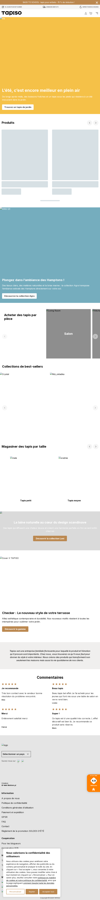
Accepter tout (48, 891)
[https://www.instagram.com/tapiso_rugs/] (23, 761)
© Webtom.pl (9, 785)
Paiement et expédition (13, 812)
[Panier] (90, 13)
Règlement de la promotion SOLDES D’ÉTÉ (23, 831)
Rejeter (32, 891)
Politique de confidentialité (14, 803)
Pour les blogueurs (11, 843)
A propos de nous (11, 798)
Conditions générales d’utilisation (17, 807)
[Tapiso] (12, 13)
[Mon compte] (85, 13)
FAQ (4, 821)
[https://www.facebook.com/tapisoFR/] (19, 761)
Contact (5, 826)
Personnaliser (15, 891)
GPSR (4, 817)
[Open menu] (96, 13)
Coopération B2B (10, 848)
